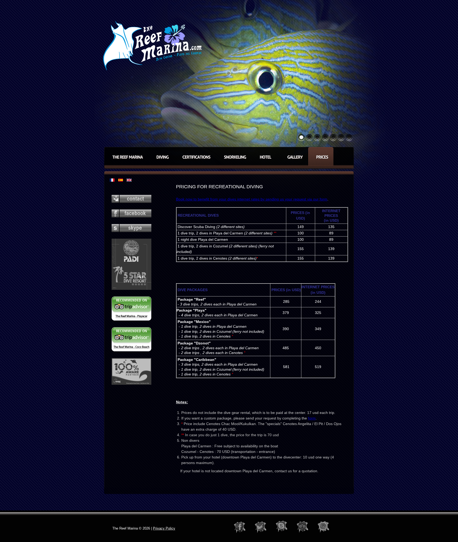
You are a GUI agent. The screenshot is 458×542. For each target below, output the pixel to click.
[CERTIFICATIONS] (195, 156)
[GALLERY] (293, 156)
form (312, 418)
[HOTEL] (265, 156)
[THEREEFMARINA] (126, 156)
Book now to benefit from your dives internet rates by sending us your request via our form (251, 199)
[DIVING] (161, 156)
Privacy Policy (164, 528)
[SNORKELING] (234, 156)
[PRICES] (320, 156)
